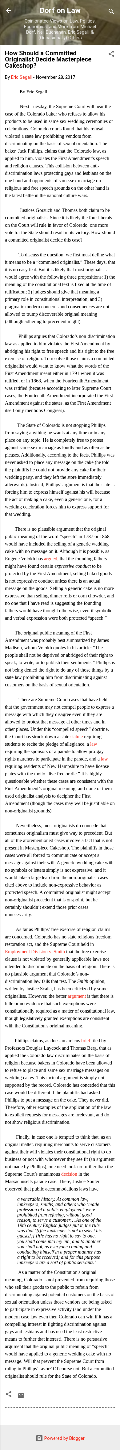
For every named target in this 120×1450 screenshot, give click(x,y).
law (93, 744)
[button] (111, 55)
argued (50, 558)
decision (69, 1174)
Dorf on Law (60, 10)
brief (85, 1040)
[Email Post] (21, 1397)
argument (77, 996)
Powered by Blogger (64, 1438)
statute (76, 736)
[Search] (111, 12)
